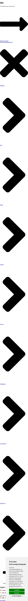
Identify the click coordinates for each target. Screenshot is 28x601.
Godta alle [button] (16, 590)
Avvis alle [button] (17, 593)
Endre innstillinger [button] (16, 596)
